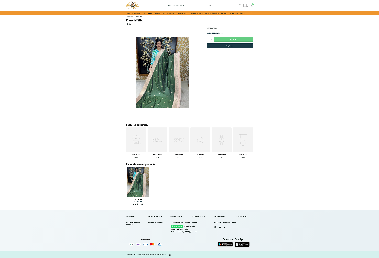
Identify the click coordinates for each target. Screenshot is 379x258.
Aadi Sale (157, 13)
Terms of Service (155, 216)
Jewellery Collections (212, 13)
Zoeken (210, 5)
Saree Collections (168, 13)
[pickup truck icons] (245, 5)
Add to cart (233, 39)
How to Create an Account (133, 224)
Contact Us (130, 216)
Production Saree (181, 13)
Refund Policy (219, 216)
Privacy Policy (176, 216)
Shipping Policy (198, 216)
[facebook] (224, 227)
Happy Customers (155, 223)
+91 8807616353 (189, 226)
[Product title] (136, 139)
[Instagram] (215, 227)
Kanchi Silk (138, 199)
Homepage (129, 16)
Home (128, 13)
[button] (212, 37)
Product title (136, 154)
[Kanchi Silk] (138, 182)
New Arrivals (148, 13)
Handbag (224, 13)
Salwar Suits (234, 13)
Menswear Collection (196, 13)
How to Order (241, 216)
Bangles (242, 13)
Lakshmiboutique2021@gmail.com (185, 232)
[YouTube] (220, 227)
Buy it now (229, 46)
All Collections (136, 13)
